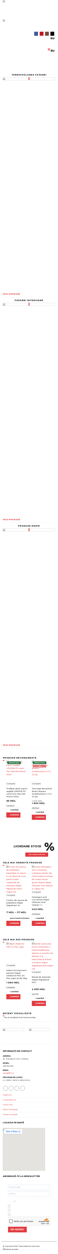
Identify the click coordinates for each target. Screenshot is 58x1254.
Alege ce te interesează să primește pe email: (28, 1200)
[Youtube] (42, 34)
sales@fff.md (8, 1073)
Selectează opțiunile (19, 918)
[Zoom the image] (29, 184)
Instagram (16, 1088)
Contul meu (8, 1105)
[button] (5, 15)
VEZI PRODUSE (11, 294)
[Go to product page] (17, 879)
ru (52, 38)
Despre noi (7, 1095)
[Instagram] (47, 34)
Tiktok (22, 1088)
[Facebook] (36, 34)
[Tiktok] (52, 34)
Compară (10, 783)
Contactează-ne (9, 1100)
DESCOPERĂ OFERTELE (37, 854)
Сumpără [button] (14, 810)
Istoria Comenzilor (10, 1110)
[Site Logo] (9, 6)
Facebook (5, 1088)
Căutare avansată (10, 1114)
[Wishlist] (29, 46)
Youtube (11, 1088)
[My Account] (53, 43)
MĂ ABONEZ (17, 1229)
